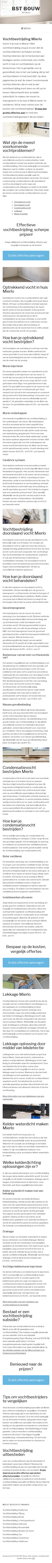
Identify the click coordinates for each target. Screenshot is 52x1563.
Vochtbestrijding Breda (13, 1517)
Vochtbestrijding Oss (12, 1534)
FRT (33, 1558)
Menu (27, 28)
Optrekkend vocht (22, 202)
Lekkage (18, 211)
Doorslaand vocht (22, 205)
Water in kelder (21, 214)
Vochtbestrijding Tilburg (14, 1513)
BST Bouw (26, 9)
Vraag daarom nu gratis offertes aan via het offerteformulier (24, 1473)
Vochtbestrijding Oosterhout (16, 1538)
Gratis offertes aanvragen (26, 255)
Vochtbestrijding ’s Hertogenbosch (19, 1520)
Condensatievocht (22, 208)
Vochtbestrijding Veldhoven (15, 1541)
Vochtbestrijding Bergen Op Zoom (18, 1531)
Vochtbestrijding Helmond (15, 1524)
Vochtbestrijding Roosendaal (16, 1527)
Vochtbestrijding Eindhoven (15, 1510)
